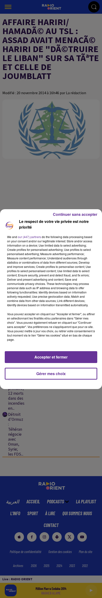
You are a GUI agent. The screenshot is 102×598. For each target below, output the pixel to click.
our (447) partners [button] (29, 237)
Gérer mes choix (51, 373)
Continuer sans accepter (75, 214)
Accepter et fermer (51, 357)
